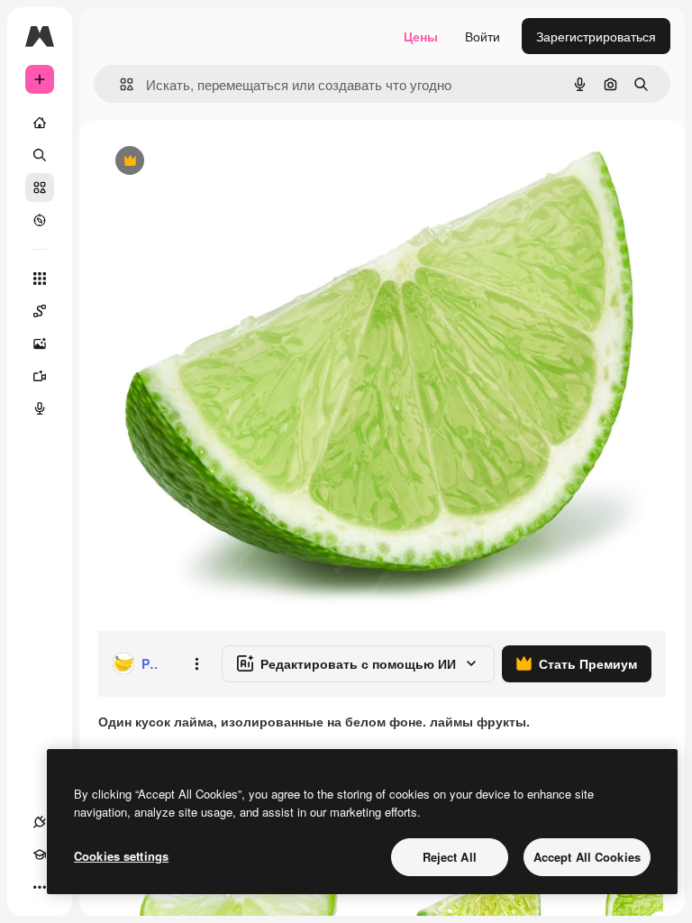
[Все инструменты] (39, 278)
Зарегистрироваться (596, 36)
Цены (421, 36)
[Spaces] (39, 311)
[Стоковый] (39, 187)
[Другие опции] (196, 663)
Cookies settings (121, 855)
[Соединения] (39, 822)
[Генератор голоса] (39, 408)
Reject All (450, 856)
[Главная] (39, 122)
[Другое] (39, 887)
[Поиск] (39, 155)
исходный (218, 161)
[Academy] (39, 854)
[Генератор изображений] (39, 343)
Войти (482, 36)
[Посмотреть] (39, 220)
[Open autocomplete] (119, 84)
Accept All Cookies (587, 856)
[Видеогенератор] (39, 375)
